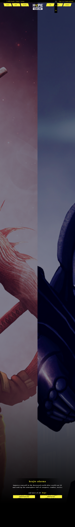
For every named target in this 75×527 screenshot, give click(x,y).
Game (17, 1)
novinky (25, 4)
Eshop (22, 1)
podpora (67, 4)
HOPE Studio (11, 1)
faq (50, 4)
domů (7, 4)
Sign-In (61, 1)
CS (56, 5)
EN (56, 10)
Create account (69, 1)
